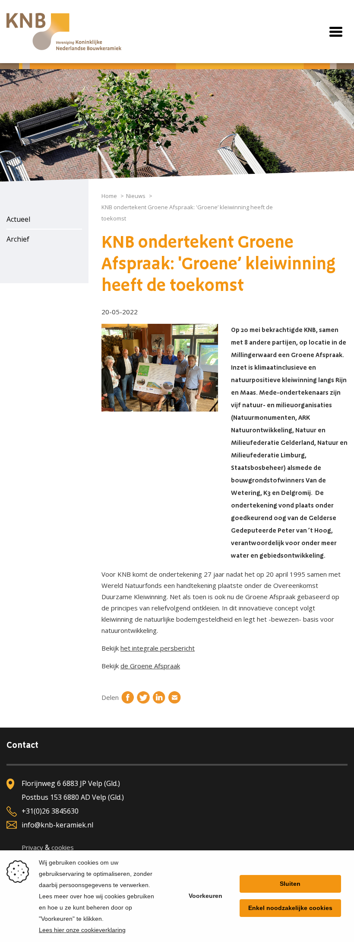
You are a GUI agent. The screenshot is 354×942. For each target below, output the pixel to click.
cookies (62, 847)
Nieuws (135, 196)
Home (109, 196)
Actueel (18, 219)
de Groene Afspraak (150, 665)
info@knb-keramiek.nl (57, 825)
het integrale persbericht (157, 648)
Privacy (32, 847)
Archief (17, 239)
